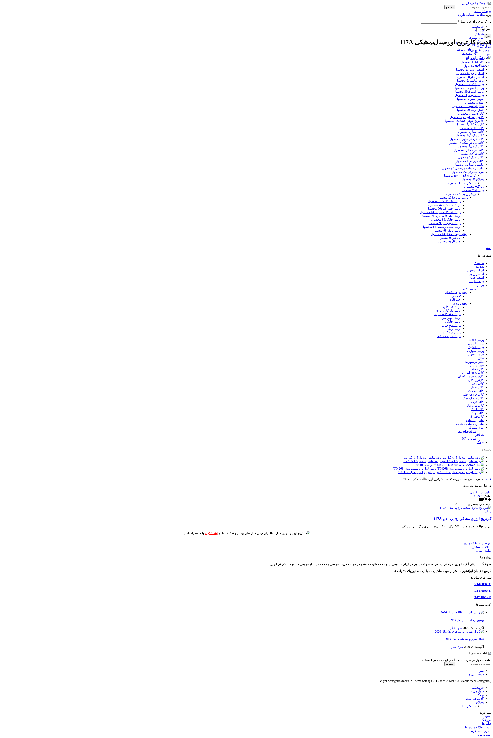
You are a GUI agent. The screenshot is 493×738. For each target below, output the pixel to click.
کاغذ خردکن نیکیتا (472, 398)
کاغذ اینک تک (476, 391)
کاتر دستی (477, 369)
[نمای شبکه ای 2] (489, 500)
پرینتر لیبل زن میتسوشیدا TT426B (415, 468)
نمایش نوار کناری (480, 492)
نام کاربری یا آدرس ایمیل (474, 21)
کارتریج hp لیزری (473, 372)
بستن (488, 248)
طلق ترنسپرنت (474, 361)
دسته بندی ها (483, 51)
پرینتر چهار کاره (451, 317)
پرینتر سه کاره (451, 332)
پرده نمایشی (476, 281)
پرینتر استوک (476, 347)
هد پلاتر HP (469, 438)
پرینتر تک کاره (452, 306)
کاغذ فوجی (477, 402)
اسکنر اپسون (475, 270)
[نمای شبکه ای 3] (485, 500)
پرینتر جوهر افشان (456, 292)
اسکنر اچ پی (476, 274)
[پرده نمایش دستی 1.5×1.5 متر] (462, 461)
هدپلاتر (479, 434)
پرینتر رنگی (453, 328)
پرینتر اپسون (476, 343)
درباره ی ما (469, 53)
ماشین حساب (475, 420)
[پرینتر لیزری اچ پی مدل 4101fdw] (461, 472)
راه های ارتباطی (466, 49)
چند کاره (455, 299)
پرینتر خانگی (453, 321)
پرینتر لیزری (460, 303)
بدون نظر (456, 627)
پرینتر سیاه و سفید (449, 336)
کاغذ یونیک (477, 413)
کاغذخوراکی (476, 416)
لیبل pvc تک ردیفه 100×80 (431, 464)
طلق (481, 358)
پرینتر (480, 285)
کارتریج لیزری (467, 431)
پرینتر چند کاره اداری (447, 314)
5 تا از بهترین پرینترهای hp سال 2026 (465, 639)
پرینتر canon (476, 339)
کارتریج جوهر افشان (471, 376)
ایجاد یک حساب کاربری (470, 14)
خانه (488, 479)
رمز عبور (484, 28)
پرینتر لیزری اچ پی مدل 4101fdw (418, 472)
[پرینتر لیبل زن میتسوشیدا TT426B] (460, 468)
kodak (480, 266)
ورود (487, 35)
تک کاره (456, 296)
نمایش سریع (483, 550)
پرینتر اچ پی (469, 288)
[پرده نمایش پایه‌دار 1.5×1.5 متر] (463, 457)
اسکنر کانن (477, 277)
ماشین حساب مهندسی (469, 423)
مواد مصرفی (475, 427)
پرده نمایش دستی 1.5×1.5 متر (422, 461)
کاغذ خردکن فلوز (473, 394)
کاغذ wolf (478, 383)
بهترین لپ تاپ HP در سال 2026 (467, 620)
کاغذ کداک (477, 409)
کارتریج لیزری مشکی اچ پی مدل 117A (462, 519)
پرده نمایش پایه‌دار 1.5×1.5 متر (422, 457)
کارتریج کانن (476, 380)
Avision (479, 263)
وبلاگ (480, 442)
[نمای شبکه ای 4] (481, 500)
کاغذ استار (477, 387)
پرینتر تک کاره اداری (448, 310)
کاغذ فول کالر (475, 405)
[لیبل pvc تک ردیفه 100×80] (465, 464)
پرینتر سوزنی (475, 350)
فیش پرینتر (477, 365)
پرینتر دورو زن (451, 325)
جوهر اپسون (476, 354)
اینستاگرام (211, 533)
